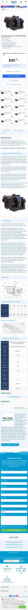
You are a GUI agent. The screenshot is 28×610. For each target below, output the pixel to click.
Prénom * (3, 475)
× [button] (24, 511)
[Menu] (2, 2)
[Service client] (25, 591)
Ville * (2, 503)
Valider (21, 561)
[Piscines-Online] (25, 587)
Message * (3, 514)
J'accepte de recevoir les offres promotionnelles (13, 526)
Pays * (2, 509)
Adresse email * (4, 481)
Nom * (2, 469)
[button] (7, 2)
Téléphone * (3, 486)
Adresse (2, 492)
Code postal (3, 498)
